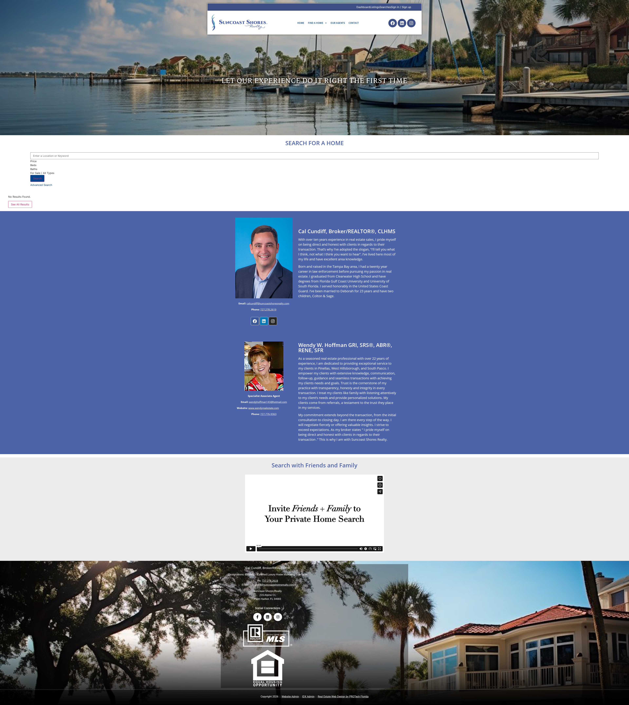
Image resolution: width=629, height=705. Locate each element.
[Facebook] (392, 23)
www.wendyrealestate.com (263, 408)
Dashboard (363, 7)
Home (300, 23)
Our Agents (338, 23)
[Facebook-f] (257, 617)
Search (37, 178)
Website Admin (290, 696)
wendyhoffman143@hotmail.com (268, 402)
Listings (375, 7)
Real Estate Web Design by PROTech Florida (343, 696)
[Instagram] (411, 23)
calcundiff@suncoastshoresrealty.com (268, 303)
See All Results (20, 204)
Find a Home (315, 23)
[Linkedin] (402, 23)
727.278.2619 (268, 309)
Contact (354, 23)
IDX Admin (308, 696)
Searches (385, 7)
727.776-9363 (268, 414)
